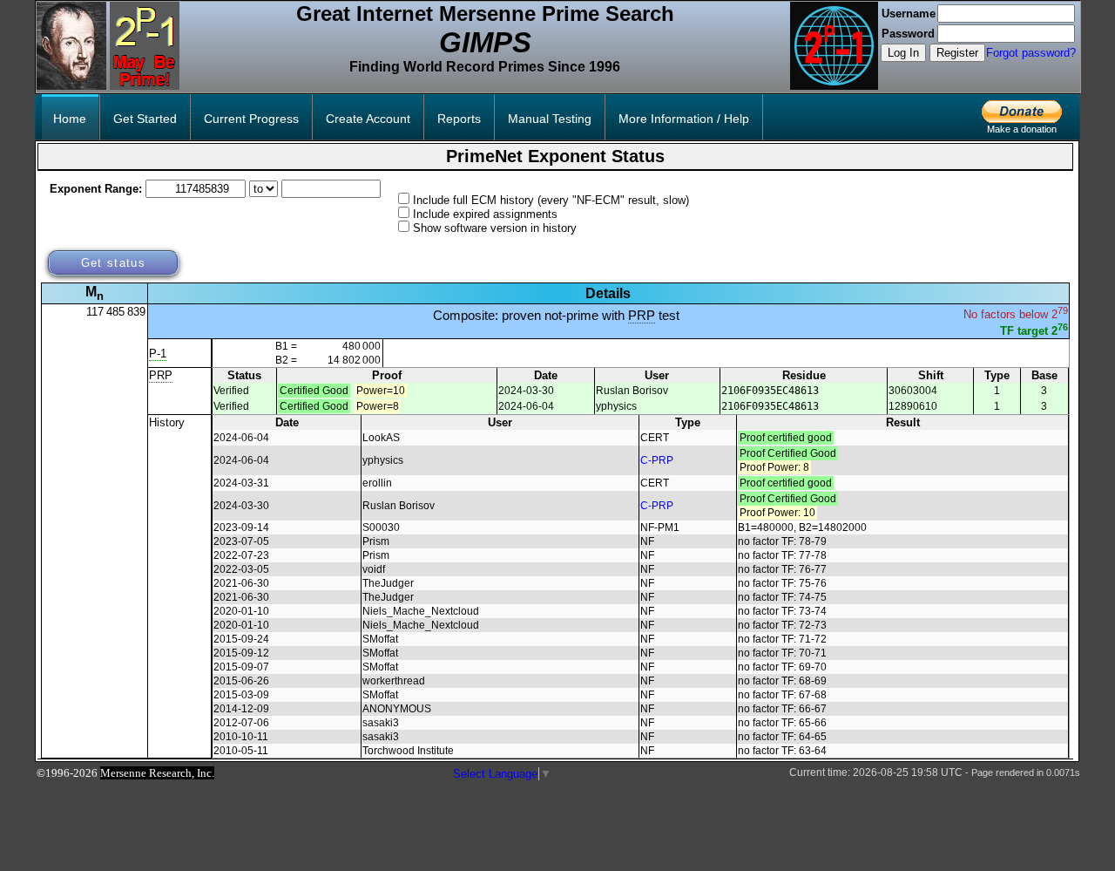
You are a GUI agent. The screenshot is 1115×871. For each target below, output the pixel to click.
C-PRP (656, 460)
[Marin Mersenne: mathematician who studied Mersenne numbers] (71, 85)
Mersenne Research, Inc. (157, 772)
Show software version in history (495, 228)
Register (957, 52)
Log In (903, 52)
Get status (113, 262)
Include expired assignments (485, 214)
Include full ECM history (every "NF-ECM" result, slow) (551, 200)
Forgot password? (1031, 52)
